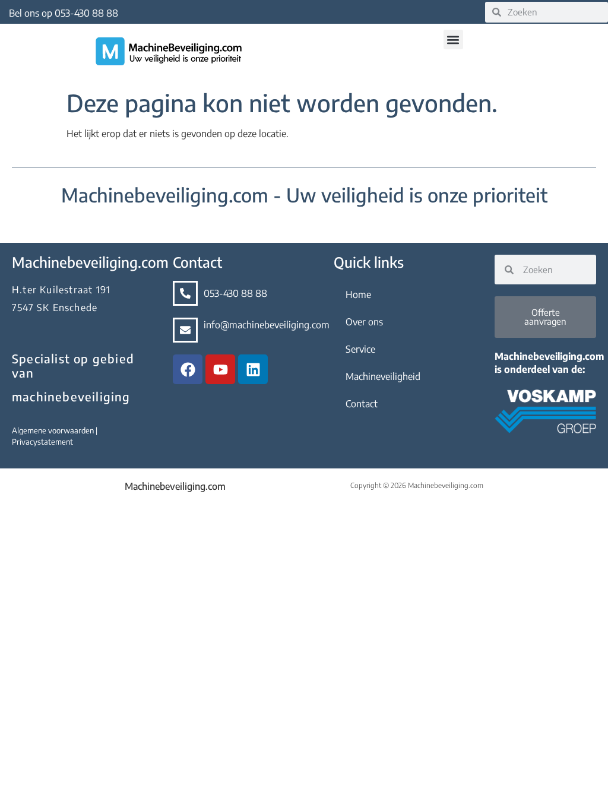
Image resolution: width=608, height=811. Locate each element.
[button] (453, 39)
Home (358, 294)
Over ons (364, 322)
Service (360, 349)
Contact (362, 404)
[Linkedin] (253, 369)
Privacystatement (42, 441)
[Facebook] (187, 369)
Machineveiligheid (383, 376)
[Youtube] (220, 369)
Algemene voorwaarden (54, 430)
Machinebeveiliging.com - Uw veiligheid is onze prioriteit (304, 195)
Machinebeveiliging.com (175, 486)
